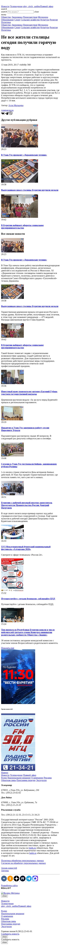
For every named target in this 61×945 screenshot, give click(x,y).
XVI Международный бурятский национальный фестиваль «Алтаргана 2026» (26, 547)
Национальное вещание (19, 778)
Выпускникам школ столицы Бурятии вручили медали (29, 190)
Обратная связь (8, 780)
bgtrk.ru (32, 848)
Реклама (48, 778)
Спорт (17, 19)
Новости (5, 6)
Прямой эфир (38, 6)
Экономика (16, 17)
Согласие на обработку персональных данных (23, 863)
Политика (6, 22)
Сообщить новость (10, 934)
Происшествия (30, 17)
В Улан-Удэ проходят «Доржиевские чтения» (24, 155)
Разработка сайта (9, 885)
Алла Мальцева (15, 105)
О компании (37, 778)
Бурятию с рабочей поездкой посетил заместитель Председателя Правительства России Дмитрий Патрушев (26, 505)
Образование (7, 19)
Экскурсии (41, 780)
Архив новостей (9, 868)
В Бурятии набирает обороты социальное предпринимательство (22, 226)
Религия (54, 19)
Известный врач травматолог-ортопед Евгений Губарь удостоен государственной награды (29, 392)
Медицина (43, 17)
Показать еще (7, 648)
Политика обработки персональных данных (22, 860)
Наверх (4, 772)
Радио (4, 778)
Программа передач (25, 780)
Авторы (5, 870)
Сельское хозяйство (30, 19)
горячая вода (7, 110)
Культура (44, 19)
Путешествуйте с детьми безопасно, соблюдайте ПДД (28, 598)
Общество (6, 17)
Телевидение (16, 6)
